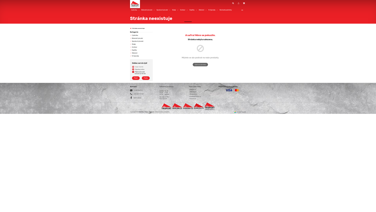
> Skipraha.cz (192, 91)
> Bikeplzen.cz (193, 94)
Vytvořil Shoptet (241, 112)
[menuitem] (135, 10)
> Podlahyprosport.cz (195, 96)
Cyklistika (135, 35)
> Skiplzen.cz (192, 89)
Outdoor (134, 47)
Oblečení (134, 53)
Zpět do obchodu (200, 64)
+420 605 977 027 (139, 94)
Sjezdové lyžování (137, 41)
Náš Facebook (137, 98)
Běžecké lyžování (137, 38)
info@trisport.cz (138, 90)
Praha (146, 78)
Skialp (134, 44)
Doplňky (134, 50)
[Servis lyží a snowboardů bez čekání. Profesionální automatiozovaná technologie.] (188, 106)
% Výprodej (135, 56)
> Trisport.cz (192, 98)
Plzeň (136, 78)
